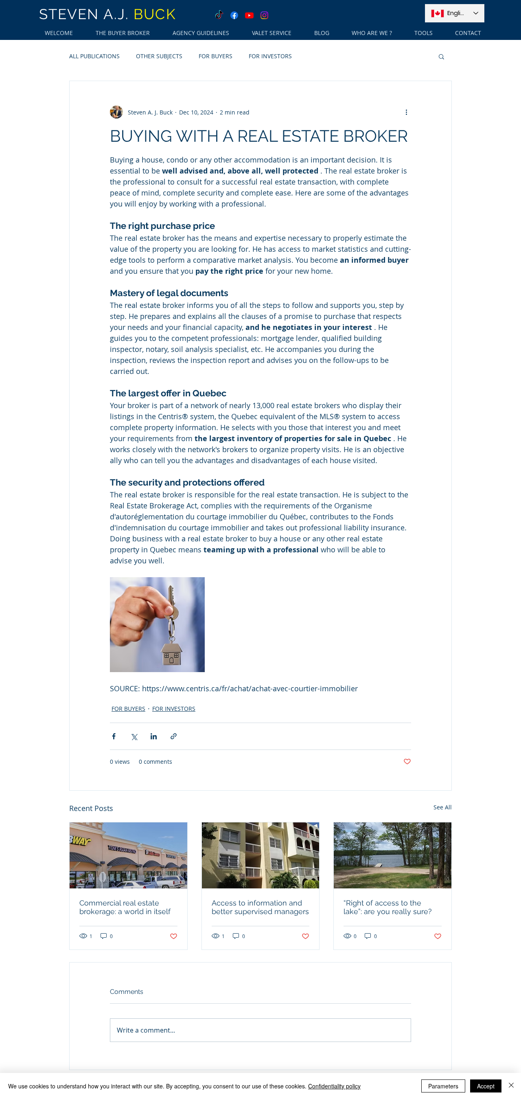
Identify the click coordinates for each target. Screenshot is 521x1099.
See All (442, 807)
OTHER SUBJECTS (159, 56)
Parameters (443, 1086)
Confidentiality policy (334, 1086)
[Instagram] (264, 15)
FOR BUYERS (215, 56)
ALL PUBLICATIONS (94, 56)
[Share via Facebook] (114, 736)
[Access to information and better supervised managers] (261, 855)
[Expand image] (157, 624)
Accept (486, 1086)
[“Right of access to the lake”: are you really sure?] (392, 855)
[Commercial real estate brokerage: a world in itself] (128, 855)
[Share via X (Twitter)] (134, 736)
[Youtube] (249, 15)
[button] (441, 56)
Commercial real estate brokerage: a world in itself (125, 907)
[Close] (511, 1085)
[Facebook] (234, 15)
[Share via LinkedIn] (154, 736)
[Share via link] (173, 736)
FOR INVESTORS (270, 56)
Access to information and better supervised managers (260, 907)
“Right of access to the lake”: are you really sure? (388, 907)
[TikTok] (219, 15)
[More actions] (406, 112)
